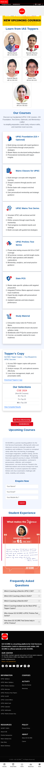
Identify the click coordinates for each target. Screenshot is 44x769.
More (39, 766)
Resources (31, 766)
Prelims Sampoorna (6, 735)
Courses (4, 766)
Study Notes (13, 766)
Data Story (4, 742)
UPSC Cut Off (5, 696)
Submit (22, 503)
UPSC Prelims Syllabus (7, 686)
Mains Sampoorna (6, 738)
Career (24, 741)
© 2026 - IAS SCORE (15, 759)
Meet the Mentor (26, 685)
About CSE (4, 732)
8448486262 (24, 424)
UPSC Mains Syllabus (7, 682)
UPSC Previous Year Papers (9, 693)
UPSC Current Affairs (7, 700)
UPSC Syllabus (5, 679)
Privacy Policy (26, 728)
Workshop (25, 688)
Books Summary (5, 745)
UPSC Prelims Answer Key (8, 713)
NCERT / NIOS (5, 728)
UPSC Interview (5, 689)
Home (22, 766)
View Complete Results (12, 407)
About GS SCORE (27, 738)
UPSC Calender (5, 706)
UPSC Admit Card (6, 703)
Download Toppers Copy (13, 380)
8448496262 (16, 4)
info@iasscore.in (6, 4)
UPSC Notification (6, 710)
